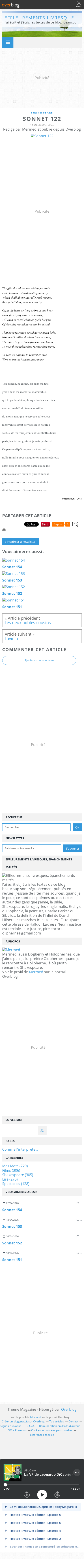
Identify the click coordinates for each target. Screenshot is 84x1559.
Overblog (69, 1409)
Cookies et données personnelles (51, 1430)
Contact (73, 1421)
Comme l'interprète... (20, 1149)
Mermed (36, 971)
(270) (10, 1179)
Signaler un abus (11, 1426)
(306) (11, 1170)
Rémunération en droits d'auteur (59, 1426)
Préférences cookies (41, 1435)
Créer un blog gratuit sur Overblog (23, 1421)
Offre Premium (17, 1430)
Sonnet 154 (12, 1209)
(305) (17, 1174)
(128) (15, 1183)
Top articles (56, 1421)
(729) (15, 1165)
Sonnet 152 (12, 1243)
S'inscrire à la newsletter (21, 542)
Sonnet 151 (12, 1259)
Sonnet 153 (12, 1226)
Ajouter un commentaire (39, 660)
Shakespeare (42, 112)
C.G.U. (30, 1426)
